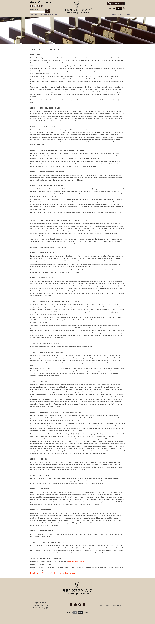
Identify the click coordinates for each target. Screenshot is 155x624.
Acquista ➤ (34, 15)
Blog (54, 573)
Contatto (128, 15)
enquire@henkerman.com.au (40, 604)
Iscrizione (48, 2)
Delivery (112, 15)
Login (42, 2)
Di (56, 15)
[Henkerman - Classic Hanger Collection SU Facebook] (31, 6)
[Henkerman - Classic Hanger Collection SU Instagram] (35, 6)
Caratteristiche (47, 15)
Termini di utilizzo (117, 605)
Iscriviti (39, 573)
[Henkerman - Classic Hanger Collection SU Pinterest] (38, 6)
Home (34, 2)
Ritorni (107, 605)
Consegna (60, 573)
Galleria (49, 573)
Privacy (101, 605)
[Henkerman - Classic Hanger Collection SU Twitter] (42, 6)
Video (44, 573)
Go (47, 11)
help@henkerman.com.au (76, 562)
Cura (120, 15)
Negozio (33, 573)
